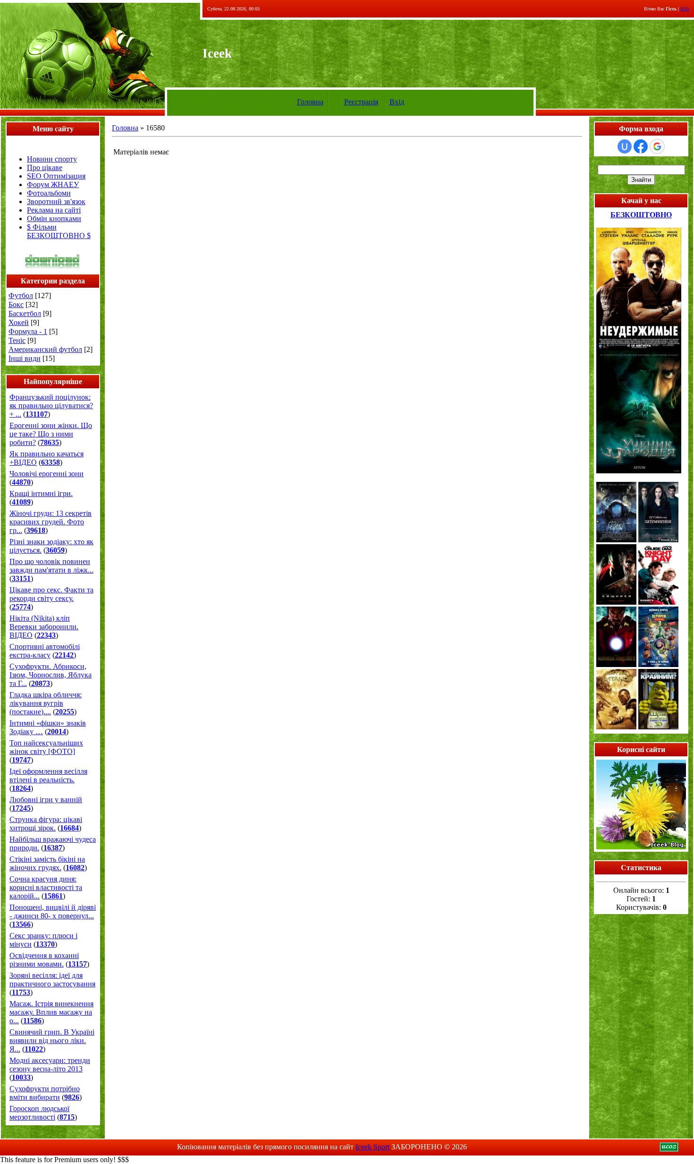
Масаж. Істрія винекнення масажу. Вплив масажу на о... (51, 1012)
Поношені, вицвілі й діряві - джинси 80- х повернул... (52, 911)
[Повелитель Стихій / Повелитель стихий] (616, 540)
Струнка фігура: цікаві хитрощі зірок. (45, 823)
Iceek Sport (372, 1147)
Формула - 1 (27, 331)
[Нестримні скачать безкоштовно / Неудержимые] (638, 348)
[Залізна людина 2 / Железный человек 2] (616, 664)
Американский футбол (45, 349)
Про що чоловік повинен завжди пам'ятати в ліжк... (51, 565)
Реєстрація (361, 102)
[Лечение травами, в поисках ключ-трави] (641, 847)
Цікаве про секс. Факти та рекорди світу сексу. (51, 594)
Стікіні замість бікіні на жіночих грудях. (47, 863)
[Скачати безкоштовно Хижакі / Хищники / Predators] (616, 602)
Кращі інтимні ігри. (41, 493)
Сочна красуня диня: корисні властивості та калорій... (45, 887)
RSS (684, 8)
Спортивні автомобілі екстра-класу (44, 650)
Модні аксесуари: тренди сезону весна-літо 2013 (49, 1064)
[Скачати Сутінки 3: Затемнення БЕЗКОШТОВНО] (658, 540)
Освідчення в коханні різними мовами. (44, 959)
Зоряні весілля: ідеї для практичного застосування (52, 979)
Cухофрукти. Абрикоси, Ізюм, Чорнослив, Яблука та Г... (50, 674)
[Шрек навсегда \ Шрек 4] (658, 727)
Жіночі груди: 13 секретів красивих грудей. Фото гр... (50, 521)
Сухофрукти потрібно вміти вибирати (44, 1093)
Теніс (16, 340)
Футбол (20, 295)
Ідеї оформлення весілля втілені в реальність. (48, 775)
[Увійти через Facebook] (641, 146)
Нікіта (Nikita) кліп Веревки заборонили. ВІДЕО (43, 626)
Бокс (16, 304)
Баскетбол (24, 313)
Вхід (396, 102)
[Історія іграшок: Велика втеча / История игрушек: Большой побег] (658, 664)
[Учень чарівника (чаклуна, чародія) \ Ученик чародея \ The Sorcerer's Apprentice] (638, 471)
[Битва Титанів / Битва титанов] (616, 727)
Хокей (18, 322)
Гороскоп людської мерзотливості (39, 1112)
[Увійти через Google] (657, 146)
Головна (310, 102)
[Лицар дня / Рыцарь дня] (658, 602)
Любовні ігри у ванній (45, 800)
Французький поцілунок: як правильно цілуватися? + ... (51, 405)
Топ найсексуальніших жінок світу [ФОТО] (46, 747)
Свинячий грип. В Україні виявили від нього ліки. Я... (51, 1040)
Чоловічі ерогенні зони (46, 474)
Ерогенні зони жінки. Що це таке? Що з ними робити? (50, 433)
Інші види (24, 358)
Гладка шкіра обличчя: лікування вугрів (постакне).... (45, 703)
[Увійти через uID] (625, 146)
